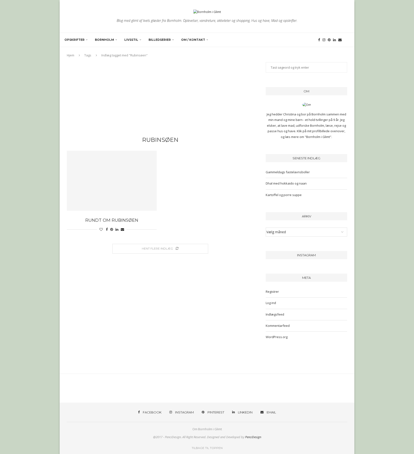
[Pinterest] (329, 40)
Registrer (272, 291)
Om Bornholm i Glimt (207, 429)
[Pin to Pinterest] (111, 229)
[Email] (340, 40)
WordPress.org (277, 337)
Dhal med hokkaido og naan (286, 183)
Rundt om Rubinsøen (111, 220)
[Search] (347, 40)
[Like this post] (101, 229)
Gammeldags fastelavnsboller (288, 172)
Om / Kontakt (193, 40)
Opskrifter (74, 40)
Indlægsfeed (275, 314)
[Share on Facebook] (107, 229)
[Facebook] (319, 40)
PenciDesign (253, 437)
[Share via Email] (122, 229)
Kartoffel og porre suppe (284, 195)
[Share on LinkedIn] (116, 229)
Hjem (70, 55)
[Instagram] (323, 40)
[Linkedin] (334, 40)
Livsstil (131, 40)
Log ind (271, 303)
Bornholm (104, 40)
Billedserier (160, 40)
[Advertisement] (160, 98)
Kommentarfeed (278, 325)
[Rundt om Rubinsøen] (112, 181)
